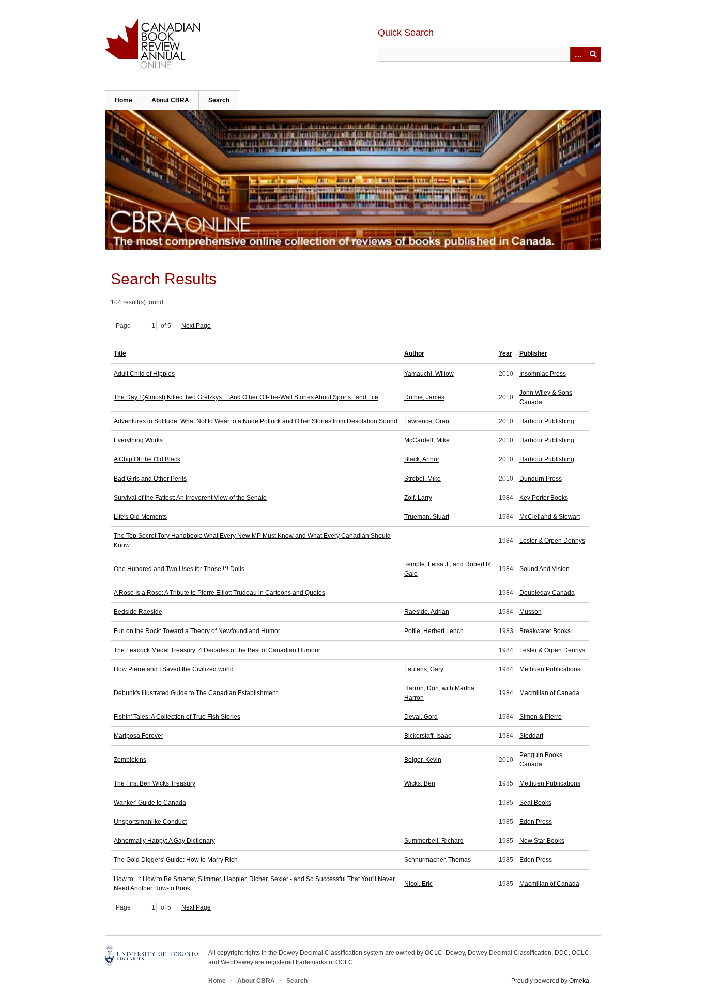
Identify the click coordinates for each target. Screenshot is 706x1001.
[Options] (578, 54)
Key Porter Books (543, 497)
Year (505, 353)
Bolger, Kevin (422, 759)
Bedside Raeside (138, 611)
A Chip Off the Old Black (147, 459)
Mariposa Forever (138, 736)
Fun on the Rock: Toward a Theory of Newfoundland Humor (197, 631)
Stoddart (531, 736)
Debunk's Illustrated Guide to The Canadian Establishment (196, 693)
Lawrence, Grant (427, 421)
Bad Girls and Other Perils (150, 478)
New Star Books (541, 840)
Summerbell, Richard (434, 840)
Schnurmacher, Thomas (437, 860)
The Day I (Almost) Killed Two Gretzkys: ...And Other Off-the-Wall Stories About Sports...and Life (246, 397)
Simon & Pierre (540, 716)
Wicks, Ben (419, 783)
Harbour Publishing (546, 421)
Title (120, 353)
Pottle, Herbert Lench (434, 631)
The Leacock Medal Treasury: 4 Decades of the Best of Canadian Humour (217, 650)
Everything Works (138, 440)
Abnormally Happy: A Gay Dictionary (164, 840)
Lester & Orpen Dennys (552, 540)
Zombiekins (130, 759)
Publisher (533, 353)
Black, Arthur (421, 459)
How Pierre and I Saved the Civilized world (174, 669)
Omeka (579, 980)
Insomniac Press (542, 373)
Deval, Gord (421, 716)
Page (123, 325)
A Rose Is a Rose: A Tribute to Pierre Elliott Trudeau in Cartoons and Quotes (219, 592)
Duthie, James (424, 397)
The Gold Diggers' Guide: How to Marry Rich (176, 860)
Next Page (196, 325)
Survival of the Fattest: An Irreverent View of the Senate (190, 497)
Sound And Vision (544, 569)
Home (123, 100)
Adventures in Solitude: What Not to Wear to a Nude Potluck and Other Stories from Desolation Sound (255, 421)
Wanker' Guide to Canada (150, 802)
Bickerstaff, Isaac (427, 736)
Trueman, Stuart (426, 516)
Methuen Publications (549, 669)
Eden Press (535, 821)
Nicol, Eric (418, 883)
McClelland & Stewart (549, 516)
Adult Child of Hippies (144, 373)
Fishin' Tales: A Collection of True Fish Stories (177, 716)
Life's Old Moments (140, 516)
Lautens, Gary (423, 669)
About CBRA (170, 100)
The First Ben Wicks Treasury (154, 783)
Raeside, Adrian (426, 611)
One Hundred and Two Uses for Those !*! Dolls (179, 569)
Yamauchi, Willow (429, 373)
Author (414, 353)
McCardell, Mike (427, 440)
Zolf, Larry (418, 497)
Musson (530, 611)
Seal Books (535, 802)
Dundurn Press (540, 478)
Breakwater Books (545, 631)
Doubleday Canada (547, 592)
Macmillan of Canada (549, 693)
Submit (593, 54)
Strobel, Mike (422, 478)
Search (218, 100)
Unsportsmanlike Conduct (150, 821)
